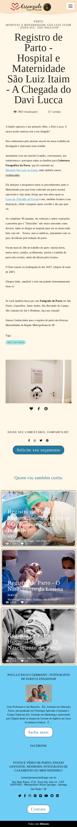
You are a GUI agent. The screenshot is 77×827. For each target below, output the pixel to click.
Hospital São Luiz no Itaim (21, 170)
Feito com (38, 824)
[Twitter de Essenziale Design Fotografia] (19, 795)
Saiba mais (38, 732)
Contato (38, 809)
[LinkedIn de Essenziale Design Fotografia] (57, 795)
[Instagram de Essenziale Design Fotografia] (29, 795)
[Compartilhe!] (39, 409)
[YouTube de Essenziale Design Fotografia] (46, 795)
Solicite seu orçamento (38, 450)
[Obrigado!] (31, 409)
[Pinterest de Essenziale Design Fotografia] (35, 795)
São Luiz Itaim (15, 342)
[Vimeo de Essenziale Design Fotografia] (40, 795)
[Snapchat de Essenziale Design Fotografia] (51, 795)
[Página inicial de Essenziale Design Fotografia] (31, 7)
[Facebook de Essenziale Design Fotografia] (25, 795)
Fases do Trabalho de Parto (22, 199)
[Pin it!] (46, 409)
